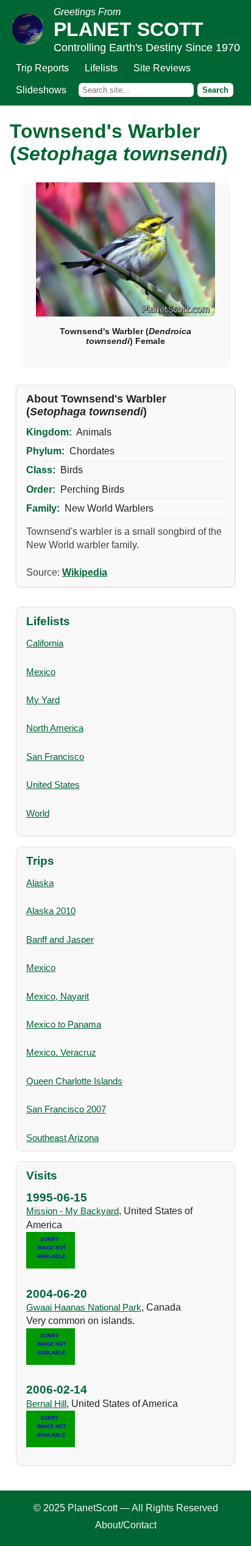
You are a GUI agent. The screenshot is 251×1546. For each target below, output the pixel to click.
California (44, 643)
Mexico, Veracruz (61, 1052)
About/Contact (126, 1525)
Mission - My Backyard (72, 1211)
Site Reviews (162, 68)
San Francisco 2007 (66, 1109)
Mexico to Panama (63, 1024)
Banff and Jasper (60, 939)
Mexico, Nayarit (57, 996)
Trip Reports (42, 68)
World (37, 813)
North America (54, 728)
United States (53, 784)
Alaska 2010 (51, 911)
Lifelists (101, 68)
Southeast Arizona (62, 1138)
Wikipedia (84, 572)
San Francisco (55, 756)
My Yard (43, 700)
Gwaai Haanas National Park (83, 1307)
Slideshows (41, 90)
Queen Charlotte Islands (74, 1081)
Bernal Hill (46, 1403)
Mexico (40, 672)
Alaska (40, 883)
